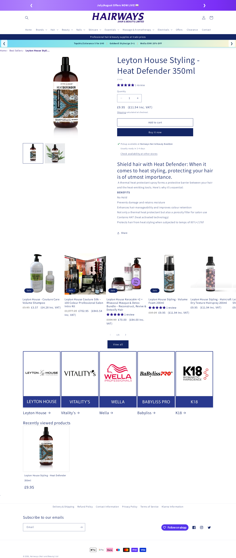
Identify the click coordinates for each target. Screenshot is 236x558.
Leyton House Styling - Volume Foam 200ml (168, 301)
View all (118, 344)
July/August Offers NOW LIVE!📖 (118, 5)
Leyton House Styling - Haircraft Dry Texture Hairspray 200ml (211, 301)
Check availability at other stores (139, 153)
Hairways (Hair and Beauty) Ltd (44, 556)
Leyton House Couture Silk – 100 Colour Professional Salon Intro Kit (84, 303)
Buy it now (155, 132)
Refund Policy (85, 506)
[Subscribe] (81, 527)
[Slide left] (110, 335)
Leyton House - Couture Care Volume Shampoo (41, 301)
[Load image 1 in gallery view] (33, 153)
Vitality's (68, 412)
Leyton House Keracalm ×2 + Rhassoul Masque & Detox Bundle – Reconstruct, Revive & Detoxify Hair (126, 305)
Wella (104, 412)
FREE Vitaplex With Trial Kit (146, 43)
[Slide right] (125, 335)
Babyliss (144, 412)
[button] (27, 18)
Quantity (121, 91)
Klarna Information (172, 506)
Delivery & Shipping (63, 506)
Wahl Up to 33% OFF (114, 43)
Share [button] (124, 232)
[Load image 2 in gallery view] (55, 153)
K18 (179, 412)
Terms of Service (149, 506)
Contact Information (107, 506)
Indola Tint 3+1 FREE (86, 43)
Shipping (121, 112)
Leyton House (34, 412)
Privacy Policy (129, 506)
